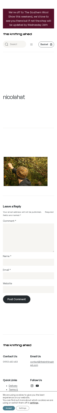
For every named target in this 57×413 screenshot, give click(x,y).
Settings (22, 408)
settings (34, 402)
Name (7, 256)
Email (7, 269)
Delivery (13, 385)
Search (22, 44)
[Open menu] (31, 44)
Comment (9, 220)
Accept (9, 408)
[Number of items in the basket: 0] (46, 44)
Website (7, 283)
